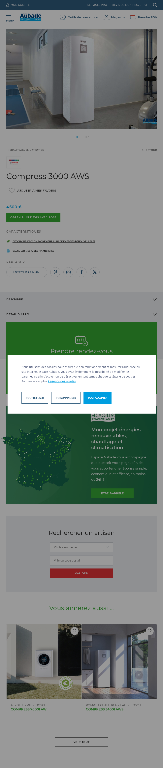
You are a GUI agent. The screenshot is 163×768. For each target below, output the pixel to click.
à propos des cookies (62, 381)
